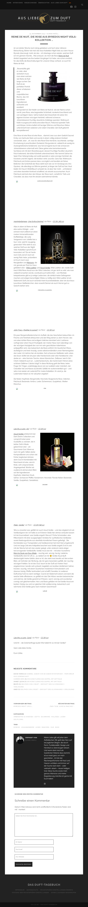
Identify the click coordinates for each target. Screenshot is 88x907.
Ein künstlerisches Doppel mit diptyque (44, 679)
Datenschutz (32, 890)
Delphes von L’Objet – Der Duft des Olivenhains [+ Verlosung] (47, 689)
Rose (57, 727)
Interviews (18, 3)
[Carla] (44, 612)
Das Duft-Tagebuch (44, 884)
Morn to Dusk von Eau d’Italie (25, 553)
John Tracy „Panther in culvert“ (26, 330)
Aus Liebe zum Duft (59, 3)
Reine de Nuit (63, 56)
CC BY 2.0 (51, 330)
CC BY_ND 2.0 (58, 221)
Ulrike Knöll (52, 34)
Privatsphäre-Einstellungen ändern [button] (56, 890)
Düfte (37, 717)
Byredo (17, 727)
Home (9, 3)
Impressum (19, 890)
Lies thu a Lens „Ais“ (21, 429)
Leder (62, 717)
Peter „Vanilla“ (19, 525)
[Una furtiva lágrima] (44, 199)
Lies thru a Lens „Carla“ (23, 638)
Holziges (55, 717)
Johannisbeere (27, 727)
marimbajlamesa (20, 221)
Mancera (30, 263)
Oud (52, 727)
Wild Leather (31, 268)
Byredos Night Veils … (23, 706)
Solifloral (19, 719)
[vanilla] (44, 502)
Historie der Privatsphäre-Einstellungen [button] (30, 892)
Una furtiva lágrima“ (36, 221)
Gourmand (45, 717)
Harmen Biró (19, 679)
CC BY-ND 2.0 (38, 525)
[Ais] (44, 406)
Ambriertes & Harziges (23, 717)
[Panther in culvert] (44, 308)
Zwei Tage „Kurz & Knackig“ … (62, 706)
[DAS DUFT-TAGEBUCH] (44, 23)
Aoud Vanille (45, 268)
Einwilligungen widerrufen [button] (63, 892)
